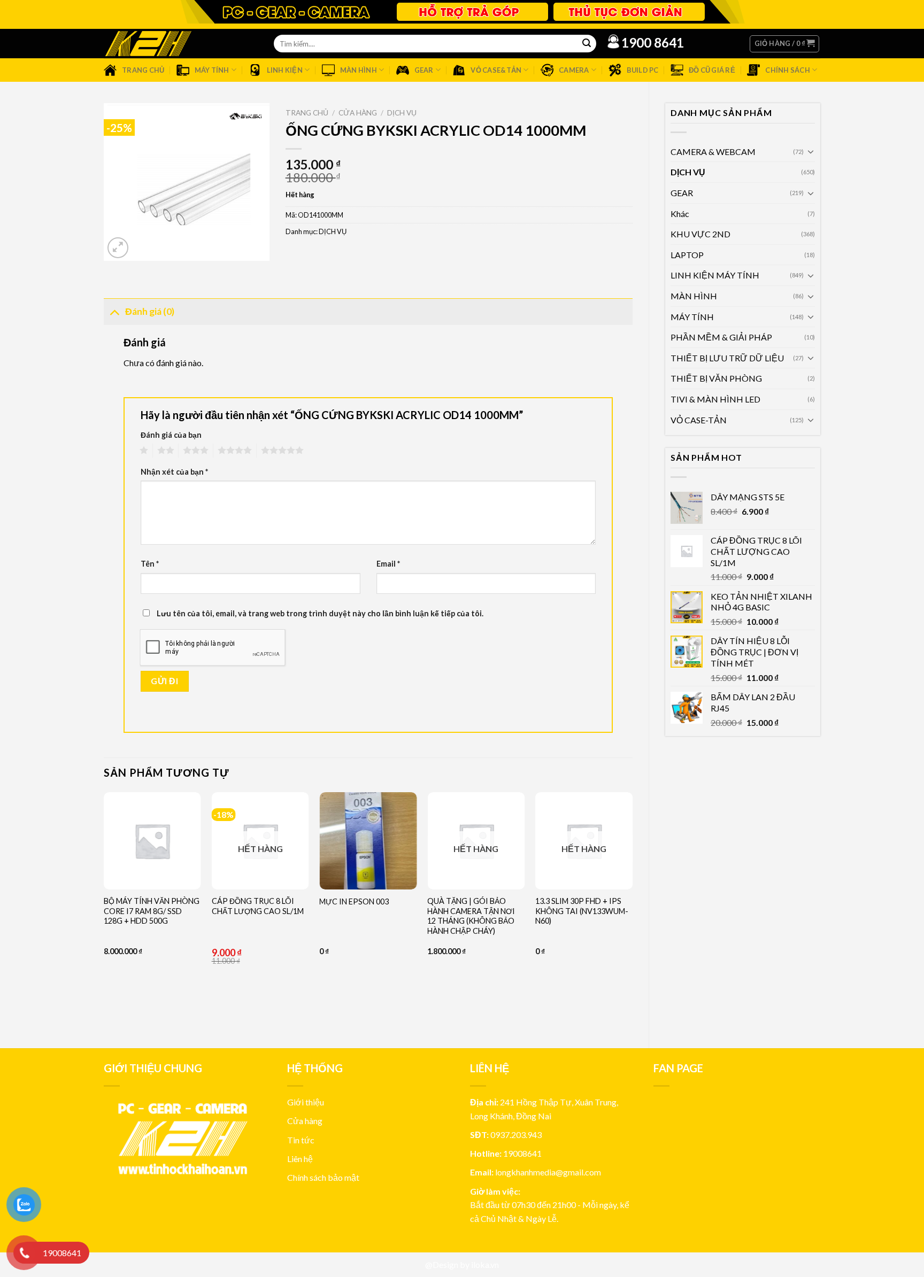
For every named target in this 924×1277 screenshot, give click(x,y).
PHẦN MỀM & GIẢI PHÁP (721, 337)
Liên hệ (300, 1159)
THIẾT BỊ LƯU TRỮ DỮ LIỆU (727, 358)
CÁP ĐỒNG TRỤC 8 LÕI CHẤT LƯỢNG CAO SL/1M (258, 906)
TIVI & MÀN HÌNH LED (715, 399)
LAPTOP (687, 255)
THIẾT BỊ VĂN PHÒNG (716, 378)
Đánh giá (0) (149, 311)
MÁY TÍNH (692, 317)
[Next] (632, 911)
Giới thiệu (305, 1102)
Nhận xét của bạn (174, 471)
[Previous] (104, 911)
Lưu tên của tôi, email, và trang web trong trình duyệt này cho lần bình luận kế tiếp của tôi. (320, 613)
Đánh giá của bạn (171, 434)
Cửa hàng (357, 113)
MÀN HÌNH (694, 296)
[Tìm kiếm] (587, 44)
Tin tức (300, 1140)
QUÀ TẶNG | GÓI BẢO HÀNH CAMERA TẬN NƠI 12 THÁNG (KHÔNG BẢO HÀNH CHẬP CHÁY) (471, 915)
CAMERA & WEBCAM (713, 151)
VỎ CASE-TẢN (699, 420)
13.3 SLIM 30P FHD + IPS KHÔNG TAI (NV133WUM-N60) (581, 910)
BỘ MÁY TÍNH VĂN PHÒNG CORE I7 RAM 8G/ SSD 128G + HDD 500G (151, 910)
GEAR (682, 193)
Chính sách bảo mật (323, 1177)
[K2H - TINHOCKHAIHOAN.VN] (148, 43)
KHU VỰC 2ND (700, 234)
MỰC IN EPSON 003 (354, 901)
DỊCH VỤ (688, 172)
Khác (680, 213)
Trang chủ (307, 113)
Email (388, 563)
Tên (150, 563)
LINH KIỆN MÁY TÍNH (715, 275)
